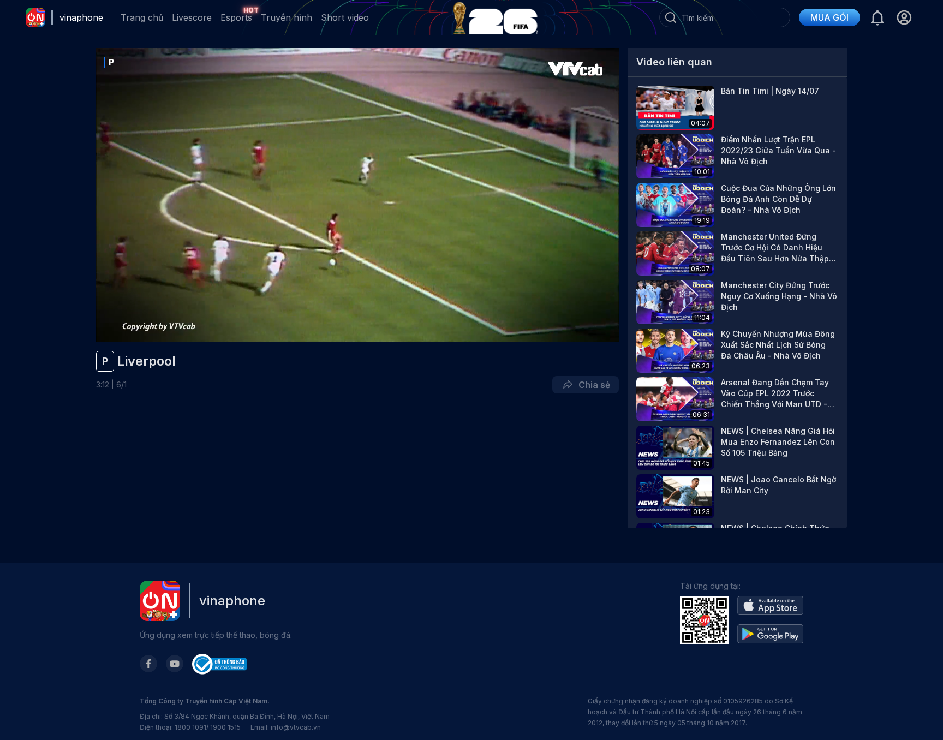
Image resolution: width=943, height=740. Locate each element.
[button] (904, 17)
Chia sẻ (592, 384)
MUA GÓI (829, 17)
